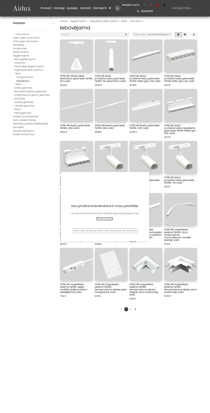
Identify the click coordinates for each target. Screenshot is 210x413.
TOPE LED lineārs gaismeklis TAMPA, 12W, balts (144, 126)
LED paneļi (19, 98)
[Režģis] (178, 34)
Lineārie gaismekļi (23, 102)
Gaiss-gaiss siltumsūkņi (25, 41)
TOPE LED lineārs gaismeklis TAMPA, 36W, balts (75, 126)
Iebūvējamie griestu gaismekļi (30, 91)
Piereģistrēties (181, 8)
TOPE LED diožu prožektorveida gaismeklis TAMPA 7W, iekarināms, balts (110, 78)
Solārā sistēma (21, 52)
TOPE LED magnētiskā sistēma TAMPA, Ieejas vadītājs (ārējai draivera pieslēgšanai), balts (73, 288)
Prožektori (19, 63)
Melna (18, 84)
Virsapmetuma (24, 77)
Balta (18, 73)
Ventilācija (18, 45)
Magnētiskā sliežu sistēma (28, 70)
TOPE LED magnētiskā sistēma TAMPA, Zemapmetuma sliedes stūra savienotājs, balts (180, 288)
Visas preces (22, 34)
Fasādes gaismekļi (24, 106)
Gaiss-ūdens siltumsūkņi (26, 38)
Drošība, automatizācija (26, 116)
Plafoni (17, 109)
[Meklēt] (126, 34)
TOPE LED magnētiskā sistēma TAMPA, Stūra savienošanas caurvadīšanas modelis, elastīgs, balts (177, 234)
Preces (63, 21)
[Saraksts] (184, 34)
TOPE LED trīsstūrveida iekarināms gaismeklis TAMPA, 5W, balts (76, 78)
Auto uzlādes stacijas (24, 120)
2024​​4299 (146, 11)
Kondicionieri (20, 48)
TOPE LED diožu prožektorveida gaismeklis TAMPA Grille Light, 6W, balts (179, 78)
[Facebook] (144, 5)
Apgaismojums (21, 56)
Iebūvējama (22, 81)
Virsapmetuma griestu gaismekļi (32, 95)
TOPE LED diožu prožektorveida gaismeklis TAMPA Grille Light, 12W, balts (144, 78)
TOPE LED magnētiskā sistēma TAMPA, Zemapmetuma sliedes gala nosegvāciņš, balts (110, 288)
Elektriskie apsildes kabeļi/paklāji (30, 124)
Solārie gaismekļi (23, 88)
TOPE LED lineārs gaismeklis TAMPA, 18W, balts (110, 126)
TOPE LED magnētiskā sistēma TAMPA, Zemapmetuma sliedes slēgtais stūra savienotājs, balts (143, 289)
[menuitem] (46, 8)
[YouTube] (157, 5)
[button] (117, 8)
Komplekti (18, 127)
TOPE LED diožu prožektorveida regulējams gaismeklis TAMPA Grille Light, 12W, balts (180, 129)
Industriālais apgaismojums (29, 66)
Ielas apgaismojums (25, 59)
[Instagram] (150, 5)
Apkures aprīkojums (23, 131)
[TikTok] (164, 5)
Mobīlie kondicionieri (24, 134)
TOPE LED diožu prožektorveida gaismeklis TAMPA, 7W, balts (179, 180)
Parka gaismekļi (22, 113)
